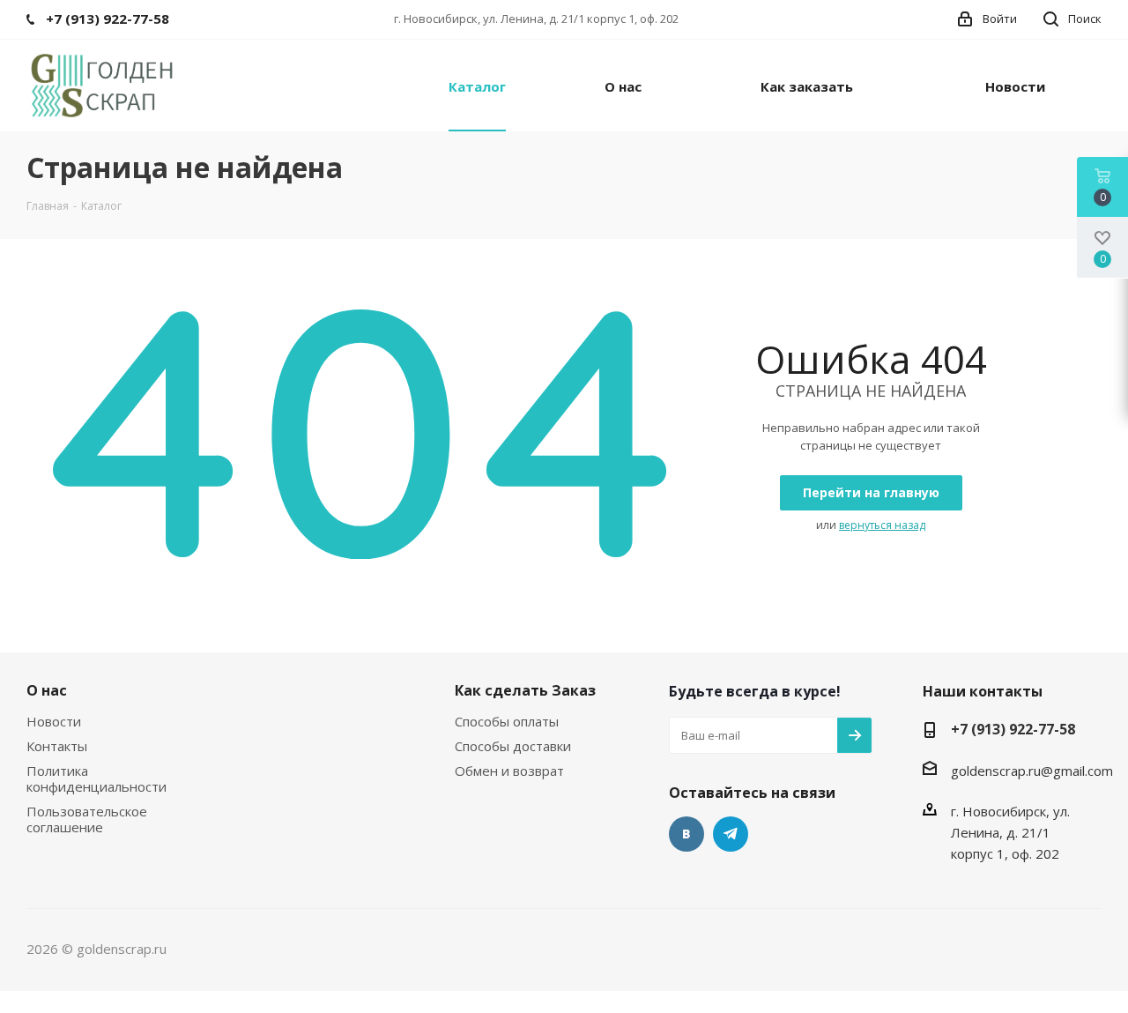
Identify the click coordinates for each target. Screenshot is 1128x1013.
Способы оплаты (507, 721)
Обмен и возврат (509, 770)
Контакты (56, 746)
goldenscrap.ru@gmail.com (1032, 770)
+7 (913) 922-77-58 (1013, 729)
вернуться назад (882, 525)
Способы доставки (513, 746)
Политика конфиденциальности (96, 778)
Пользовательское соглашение (86, 819)
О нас (46, 690)
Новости (53, 721)
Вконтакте (686, 834)
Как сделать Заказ (525, 690)
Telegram (730, 834)
